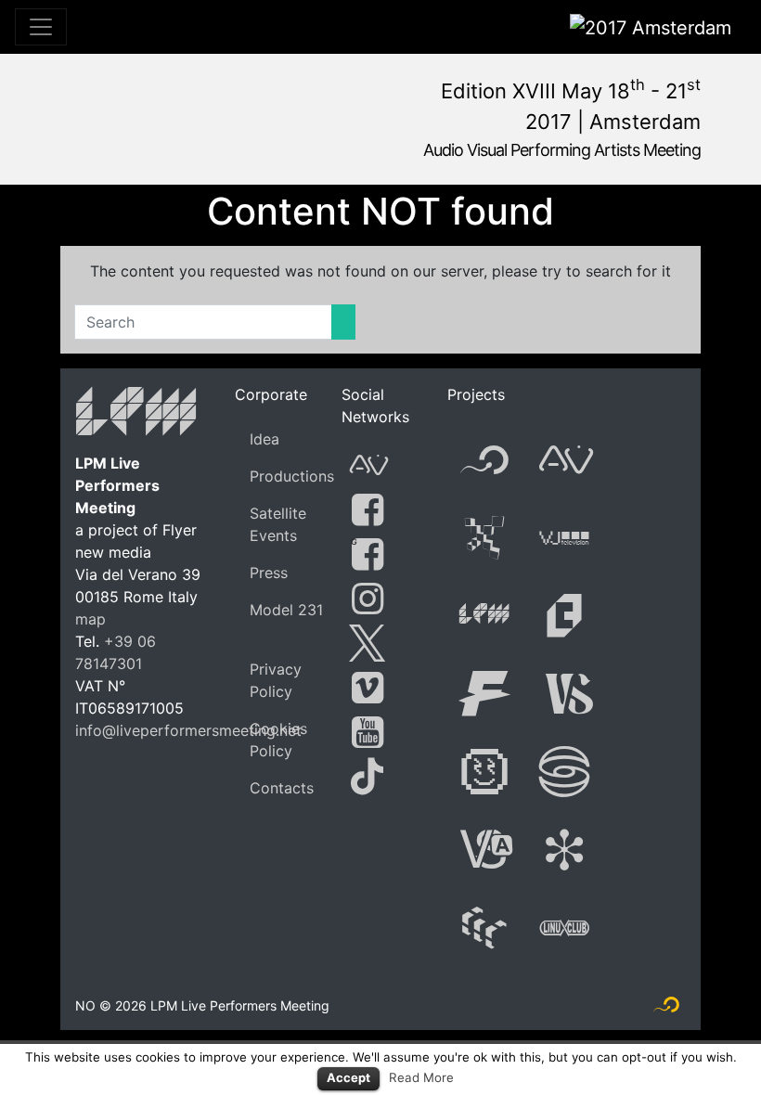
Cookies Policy (278, 739)
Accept (348, 1077)
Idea (264, 439)
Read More (421, 1077)
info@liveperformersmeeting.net (188, 730)
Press (269, 572)
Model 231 (286, 609)
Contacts (282, 788)
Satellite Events (278, 524)
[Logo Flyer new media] (666, 1008)
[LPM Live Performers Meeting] (137, 415)
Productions (292, 476)
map (90, 619)
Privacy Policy (276, 680)
